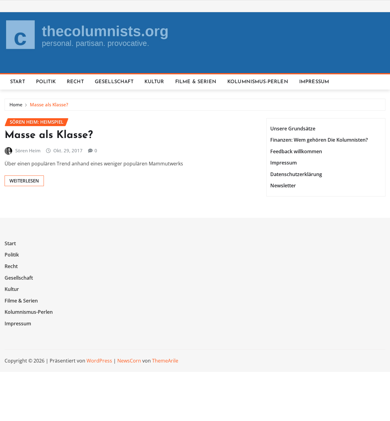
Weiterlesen (24, 181)
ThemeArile (165, 360)
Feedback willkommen (296, 151)
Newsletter (283, 185)
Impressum (314, 82)
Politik (46, 82)
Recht (75, 82)
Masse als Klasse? (49, 104)
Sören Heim (28, 150)
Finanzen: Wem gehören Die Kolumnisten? (319, 139)
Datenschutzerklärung (296, 174)
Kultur (154, 82)
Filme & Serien (195, 82)
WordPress (99, 360)
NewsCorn (129, 360)
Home (16, 104)
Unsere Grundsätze (292, 128)
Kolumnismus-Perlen (257, 82)
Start (17, 82)
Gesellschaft (114, 82)
